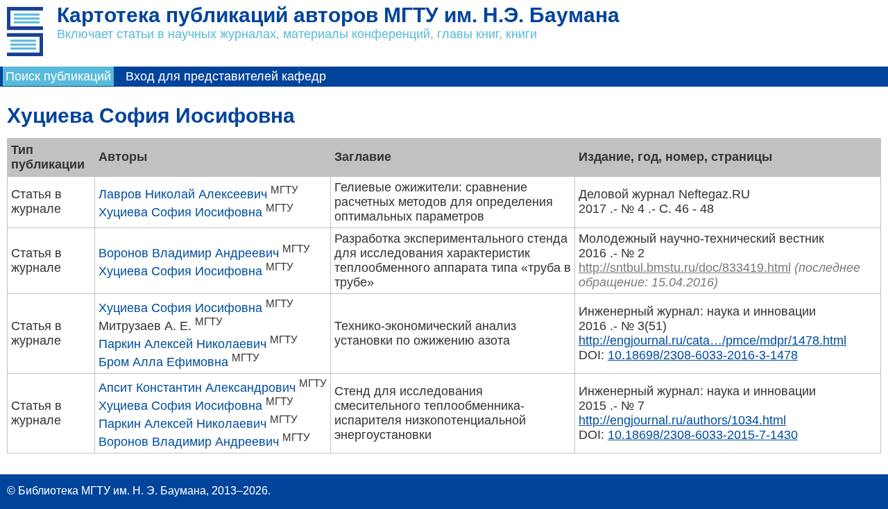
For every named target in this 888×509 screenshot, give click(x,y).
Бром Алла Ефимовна (163, 362)
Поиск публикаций (58, 76)
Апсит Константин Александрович (197, 388)
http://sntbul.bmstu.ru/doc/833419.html (685, 268)
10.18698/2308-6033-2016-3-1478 (703, 355)
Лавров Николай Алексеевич (183, 194)
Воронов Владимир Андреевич (189, 253)
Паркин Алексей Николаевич (182, 344)
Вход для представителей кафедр (226, 76)
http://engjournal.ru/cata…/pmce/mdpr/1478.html (712, 340)
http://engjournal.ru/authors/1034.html (682, 420)
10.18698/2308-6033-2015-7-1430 (703, 435)
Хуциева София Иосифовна (180, 212)
